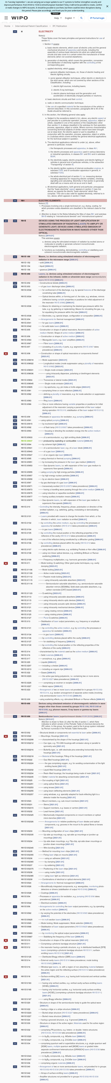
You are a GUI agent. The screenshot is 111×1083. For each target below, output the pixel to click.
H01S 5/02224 (27, 763)
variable (61, 299)
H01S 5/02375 (27, 868)
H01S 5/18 (58, 953)
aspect (101, 118)
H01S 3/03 (25, 286)
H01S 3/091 (26, 420)
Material (45, 756)
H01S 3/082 (49, 366)
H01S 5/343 (26, 1056)
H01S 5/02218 (27, 756)
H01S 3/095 (26, 458)
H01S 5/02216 (27, 749)
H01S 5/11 (25, 943)
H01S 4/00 (25, 703)
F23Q (60, 172)
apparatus (72, 50)
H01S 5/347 (26, 1059)
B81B (44, 216)
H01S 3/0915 (26, 423)
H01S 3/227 (48, 679)
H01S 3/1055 (26, 539)
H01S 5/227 (68, 1012)
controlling (91, 62)
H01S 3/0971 (26, 486)
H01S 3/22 (25, 672)
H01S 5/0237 (26, 865)
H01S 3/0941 (26, 447)
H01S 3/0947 (26, 455)
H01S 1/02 (25, 262)
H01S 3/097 (26, 482)
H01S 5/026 (26, 886)
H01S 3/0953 (26, 465)
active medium (69, 332)
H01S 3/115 (26, 600)
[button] (15, 31)
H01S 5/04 (25, 896)
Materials (78, 1023)
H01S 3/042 (26, 326)
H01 (23, 200)
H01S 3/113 (26, 596)
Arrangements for (48, 319)
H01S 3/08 (25, 353)
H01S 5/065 (82, 913)
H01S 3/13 (98, 410)
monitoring (93, 886)
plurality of (59, 346)
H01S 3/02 (25, 282)
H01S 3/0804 (26, 380)
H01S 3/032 (26, 290)
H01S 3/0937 (61, 427)
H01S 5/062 (26, 913)
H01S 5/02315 (27, 807)
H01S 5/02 (25, 732)
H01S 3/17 (25, 658)
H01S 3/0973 (26, 489)
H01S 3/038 (26, 315)
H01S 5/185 (26, 989)
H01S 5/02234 (27, 773)
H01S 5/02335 (27, 834)
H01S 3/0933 (26, 437)
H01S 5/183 (26, 983)
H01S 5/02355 (27, 854)
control (79, 99)
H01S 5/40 (67, 695)
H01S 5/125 (26, 956)
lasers (41, 279)
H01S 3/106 (26, 543)
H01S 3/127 (26, 617)
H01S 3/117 (26, 603)
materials (50, 655)
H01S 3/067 (26, 343)
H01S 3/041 (26, 322)
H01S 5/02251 (27, 783)
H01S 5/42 (25, 1073)
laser (49, 286)
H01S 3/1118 (26, 583)
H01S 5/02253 (27, 787)
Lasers (42, 273)
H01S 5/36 (56, 1032)
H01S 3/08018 (27, 359)
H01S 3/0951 (26, 462)
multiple (56, 1046)
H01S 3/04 (25, 319)
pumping (80, 416)
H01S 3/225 (26, 682)
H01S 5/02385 (27, 875)
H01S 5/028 (26, 892)
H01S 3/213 (26, 669)
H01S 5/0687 (26, 936)
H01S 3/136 (26, 638)
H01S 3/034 (26, 296)
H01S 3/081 (26, 390)
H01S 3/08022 (27, 363)
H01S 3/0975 (66, 486)
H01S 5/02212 (27, 743)
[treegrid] (55, 555)
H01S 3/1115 (26, 580)
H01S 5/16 (25, 966)
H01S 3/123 (26, 610)
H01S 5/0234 (26, 841)
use (100, 38)
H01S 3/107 (26, 549)
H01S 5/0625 (26, 919)
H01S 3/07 (25, 346)
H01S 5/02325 (27, 814)
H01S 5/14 (25, 960)
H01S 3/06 (25, 336)
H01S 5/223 (26, 1012)
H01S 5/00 (48, 279)
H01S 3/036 (26, 306)
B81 (92, 214)
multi (46, 919)
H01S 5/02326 (27, 821)
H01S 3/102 (26, 522)
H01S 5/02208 (27, 739)
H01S (23, 220)
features (87, 290)
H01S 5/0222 (26, 759)
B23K (52, 156)
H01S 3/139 (26, 645)
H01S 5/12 (25, 947)
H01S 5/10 (25, 940)
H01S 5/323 (26, 1036)
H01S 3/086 (59, 302)
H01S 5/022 (26, 736)
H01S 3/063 (26, 339)
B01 (82, 154)
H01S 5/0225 (26, 780)
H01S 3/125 (26, 614)
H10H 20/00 (87, 716)
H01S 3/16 (25, 655)
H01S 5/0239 (26, 879)
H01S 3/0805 (26, 387)
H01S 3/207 (26, 665)
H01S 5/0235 (26, 851)
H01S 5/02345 (27, 847)
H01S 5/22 (25, 1009)
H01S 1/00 (25, 256)
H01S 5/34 (46, 1032)
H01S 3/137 (26, 641)
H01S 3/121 (26, 607)
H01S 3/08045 (27, 383)
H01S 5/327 (26, 1039)
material (69, 106)
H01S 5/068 (26, 926)
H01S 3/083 (26, 400)
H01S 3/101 (26, 516)
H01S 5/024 (26, 882)
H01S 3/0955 (26, 472)
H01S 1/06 (25, 269)
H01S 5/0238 (26, 872)
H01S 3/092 (26, 427)
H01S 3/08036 (27, 373)
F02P (60, 170)
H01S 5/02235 (27, 776)
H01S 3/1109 (26, 573)
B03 (89, 154)
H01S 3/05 (25, 329)
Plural (46, 617)
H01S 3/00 (25, 273)
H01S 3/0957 (26, 475)
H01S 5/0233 (26, 831)
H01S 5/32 (25, 1029)
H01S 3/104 (26, 529)
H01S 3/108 (26, 553)
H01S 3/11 (25, 563)
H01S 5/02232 (27, 769)
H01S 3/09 (25, 416)
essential (75, 732)
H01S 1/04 (25, 266)
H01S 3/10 (61, 410)
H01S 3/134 (26, 634)
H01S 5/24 (25, 1019)
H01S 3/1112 (26, 576)
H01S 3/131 (26, 628)
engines (97, 168)
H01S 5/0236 (26, 858)
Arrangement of (46, 689)
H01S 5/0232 (26, 811)
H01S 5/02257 (27, 794)
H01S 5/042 (26, 902)
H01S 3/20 (25, 662)
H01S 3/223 (26, 676)
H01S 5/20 (25, 1002)
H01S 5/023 (26, 801)
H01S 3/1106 (26, 569)
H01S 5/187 (26, 999)
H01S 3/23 (25, 689)
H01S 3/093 (26, 430)
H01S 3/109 (26, 559)
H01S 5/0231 (26, 804)
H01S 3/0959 (26, 479)
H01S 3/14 (25, 651)
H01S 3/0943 (26, 451)
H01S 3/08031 (27, 370)
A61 (95, 148)
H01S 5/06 (82, 889)
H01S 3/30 (25, 699)
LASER (82, 223)
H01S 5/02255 (27, 790)
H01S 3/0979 (26, 500)
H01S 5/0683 (26, 933)
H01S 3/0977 (26, 496)
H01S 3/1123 (26, 593)
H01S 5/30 (25, 1023)
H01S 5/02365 (27, 861)
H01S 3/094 (26, 444)
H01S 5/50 (64, 1069)
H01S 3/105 (26, 532)
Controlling (44, 506)
